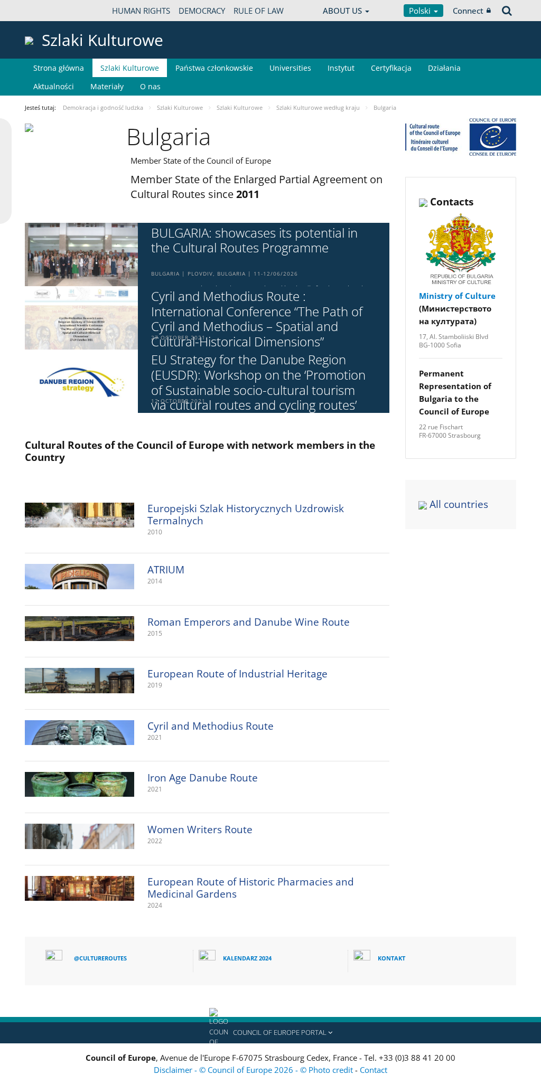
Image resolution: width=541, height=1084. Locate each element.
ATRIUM (165, 570)
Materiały (107, 86)
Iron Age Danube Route (202, 778)
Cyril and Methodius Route (210, 726)
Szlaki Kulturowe (129, 68)
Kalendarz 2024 (247, 958)
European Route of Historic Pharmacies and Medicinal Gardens (250, 888)
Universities (290, 68)
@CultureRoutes (100, 958)
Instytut (341, 68)
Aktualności (53, 86)
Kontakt (391, 958)
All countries (459, 504)
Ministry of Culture (457, 295)
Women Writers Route (200, 829)
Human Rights (141, 10)
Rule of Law (259, 10)
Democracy (202, 10)
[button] (270, 1032)
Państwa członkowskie (214, 68)
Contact (373, 1069)
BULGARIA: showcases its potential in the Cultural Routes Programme (254, 240)
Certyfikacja (391, 68)
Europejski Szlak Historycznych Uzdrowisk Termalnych (245, 514)
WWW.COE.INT (51, 10)
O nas (150, 86)
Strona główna (58, 68)
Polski (421, 10)
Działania (444, 68)
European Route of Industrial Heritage (237, 674)
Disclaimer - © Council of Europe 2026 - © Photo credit (254, 1069)
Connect (468, 10)
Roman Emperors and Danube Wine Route (248, 622)
